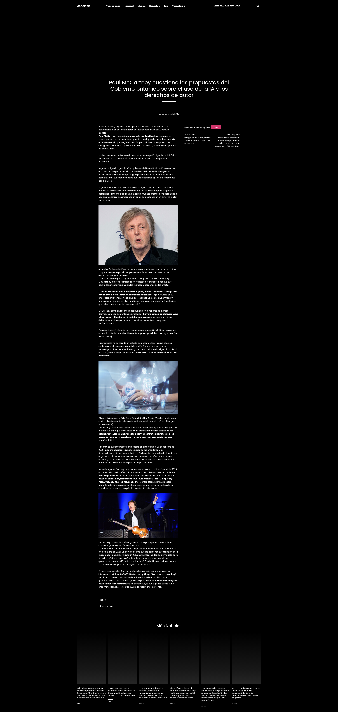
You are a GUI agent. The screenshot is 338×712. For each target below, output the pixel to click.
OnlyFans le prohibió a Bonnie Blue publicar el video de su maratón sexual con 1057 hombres (227, 141)
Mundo (216, 127)
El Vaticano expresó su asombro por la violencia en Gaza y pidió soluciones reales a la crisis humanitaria (122, 692)
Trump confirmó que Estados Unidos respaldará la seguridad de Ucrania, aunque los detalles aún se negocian (246, 693)
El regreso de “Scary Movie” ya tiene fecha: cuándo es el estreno (197, 140)
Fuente (102, 599)
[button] (258, 6)
